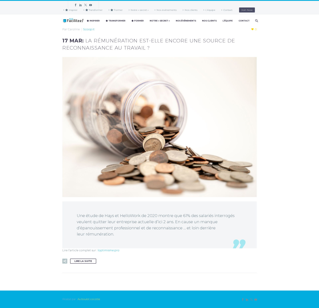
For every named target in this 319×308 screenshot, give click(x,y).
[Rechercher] (256, 21)
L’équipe (210, 9)
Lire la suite (83, 261)
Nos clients (191, 9)
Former (118, 9)
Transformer (95, 9)
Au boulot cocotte (89, 299)
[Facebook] (75, 5)
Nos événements (167, 9)
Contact (227, 9)
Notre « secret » (140, 9)
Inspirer (72, 9)
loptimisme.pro (108, 250)
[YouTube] (90, 5)
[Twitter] (85, 5)
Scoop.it (89, 29)
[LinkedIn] (80, 5)
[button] (64, 261)
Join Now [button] (247, 9)
